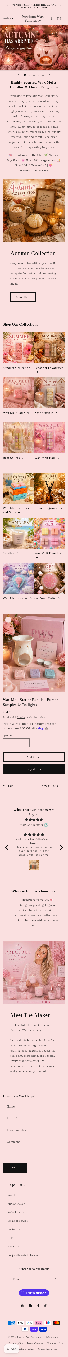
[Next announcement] (61, 6)
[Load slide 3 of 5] (34, 75)
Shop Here (23, 296)
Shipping (21, 717)
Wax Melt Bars (45, 458)
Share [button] (10, 785)
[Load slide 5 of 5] (43, 75)
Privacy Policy (16, 1203)
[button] (7, 18)
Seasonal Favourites (48, 368)
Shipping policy (55, 1343)
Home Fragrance (46, 508)
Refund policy (53, 1337)
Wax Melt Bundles (47, 553)
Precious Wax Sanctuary (29, 1337)
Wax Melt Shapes (15, 598)
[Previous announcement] (7, 6)
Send (15, 1167)
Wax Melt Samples (16, 413)
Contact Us (14, 1229)
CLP (10, 1238)
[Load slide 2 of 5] (29, 75)
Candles (8, 553)
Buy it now (34, 769)
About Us (13, 1246)
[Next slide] (49, 75)
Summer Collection (16, 368)
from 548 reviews (31, 824)
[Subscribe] (55, 1279)
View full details (51, 785)
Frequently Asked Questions (24, 1255)
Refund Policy (16, 1212)
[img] (34, 819)
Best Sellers (11, 458)
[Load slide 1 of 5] (25, 75)
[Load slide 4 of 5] (38, 75)
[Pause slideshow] (64, 75)
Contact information (24, 1349)
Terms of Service (18, 1220)
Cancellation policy (47, 1349)
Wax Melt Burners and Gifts (16, 510)
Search (11, 1195)
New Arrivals (43, 413)
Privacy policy (16, 1343)
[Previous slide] (18, 75)
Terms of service (35, 1343)
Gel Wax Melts (45, 598)
